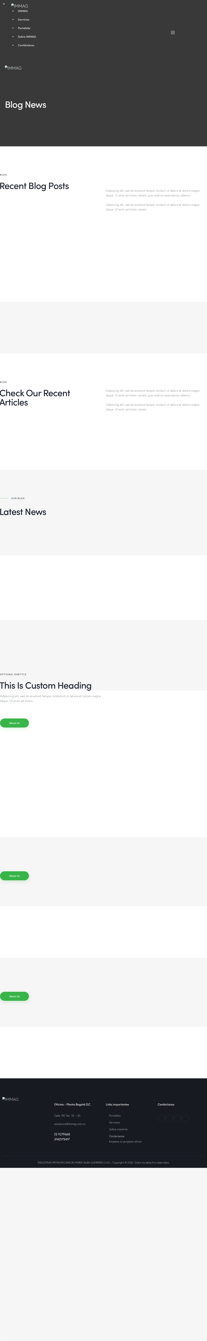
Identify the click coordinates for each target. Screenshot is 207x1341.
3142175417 (62, 1139)
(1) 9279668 (62, 1134)
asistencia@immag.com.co (69, 1124)
